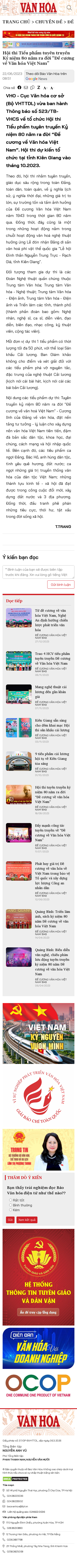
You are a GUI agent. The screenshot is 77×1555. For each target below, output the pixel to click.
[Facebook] (19, 87)
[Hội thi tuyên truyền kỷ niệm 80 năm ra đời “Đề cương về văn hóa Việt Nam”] (19, 794)
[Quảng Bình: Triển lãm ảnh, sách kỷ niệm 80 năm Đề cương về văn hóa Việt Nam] (19, 919)
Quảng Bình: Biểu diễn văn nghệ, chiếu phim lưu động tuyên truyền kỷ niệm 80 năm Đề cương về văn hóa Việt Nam (52, 962)
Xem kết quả (27, 1220)
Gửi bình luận (61, 584)
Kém (16, 1210)
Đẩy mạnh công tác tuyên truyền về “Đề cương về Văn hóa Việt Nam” (52, 833)
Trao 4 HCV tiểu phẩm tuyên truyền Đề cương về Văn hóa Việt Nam (52, 658)
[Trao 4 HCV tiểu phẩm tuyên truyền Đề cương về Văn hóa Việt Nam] (19, 661)
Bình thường (22, 1205)
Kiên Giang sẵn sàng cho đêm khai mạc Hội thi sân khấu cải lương (52, 725)
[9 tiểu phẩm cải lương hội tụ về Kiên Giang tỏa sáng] (19, 761)
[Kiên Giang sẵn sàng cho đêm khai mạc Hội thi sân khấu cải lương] (19, 727)
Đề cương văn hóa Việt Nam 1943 (51, 636)
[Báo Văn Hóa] (38, 1421)
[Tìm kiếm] (69, 8)
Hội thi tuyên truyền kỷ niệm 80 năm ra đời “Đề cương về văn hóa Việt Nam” (53, 794)
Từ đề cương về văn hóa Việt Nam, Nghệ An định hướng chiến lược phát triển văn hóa (51, 620)
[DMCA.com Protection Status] (15, 1478)
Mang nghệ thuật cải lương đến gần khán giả (51, 691)
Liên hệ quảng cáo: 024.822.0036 (26, 1511)
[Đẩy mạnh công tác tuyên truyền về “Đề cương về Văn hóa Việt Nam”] (19, 832)
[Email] (26, 87)
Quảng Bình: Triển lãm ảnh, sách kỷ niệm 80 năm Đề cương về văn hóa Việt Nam (52, 919)
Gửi (10, 1220)
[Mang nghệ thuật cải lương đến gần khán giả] (19, 694)
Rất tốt (18, 1200)
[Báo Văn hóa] (38, 7)
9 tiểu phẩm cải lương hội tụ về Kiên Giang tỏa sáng (52, 758)
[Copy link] (32, 87)
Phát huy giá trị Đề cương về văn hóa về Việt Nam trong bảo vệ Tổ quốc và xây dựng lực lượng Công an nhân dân (52, 876)
